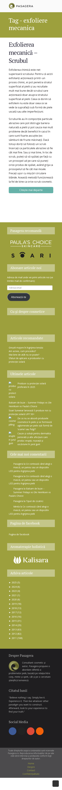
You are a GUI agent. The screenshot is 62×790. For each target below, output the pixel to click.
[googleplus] (30, 731)
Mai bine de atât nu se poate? (24, 354)
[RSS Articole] (47, 323)
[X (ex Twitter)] (21, 731)
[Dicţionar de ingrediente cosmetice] (31, 323)
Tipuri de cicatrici (34, 501)
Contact (31, 770)
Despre (31, 766)
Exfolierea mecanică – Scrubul (23, 52)
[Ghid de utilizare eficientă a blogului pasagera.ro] (15, 323)
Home (31, 763)
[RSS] (40, 731)
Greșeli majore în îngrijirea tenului (26, 347)
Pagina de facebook (25, 523)
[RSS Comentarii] (31, 328)
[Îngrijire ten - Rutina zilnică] (23, 323)
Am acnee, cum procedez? (22, 351)
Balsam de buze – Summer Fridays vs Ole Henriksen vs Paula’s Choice (30, 492)
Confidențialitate (31, 773)
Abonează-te (18, 297)
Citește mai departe (31, 190)
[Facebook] (12, 731)
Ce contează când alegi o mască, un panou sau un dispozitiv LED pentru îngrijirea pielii (30, 467)
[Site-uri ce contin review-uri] (39, 323)
